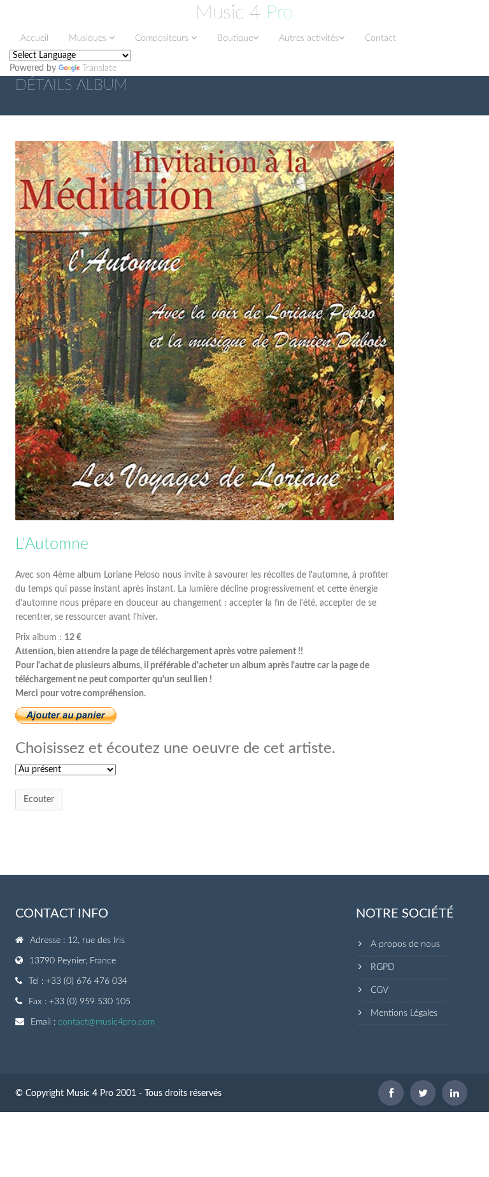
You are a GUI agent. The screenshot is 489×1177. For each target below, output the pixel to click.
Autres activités (309, 38)
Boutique (235, 38)
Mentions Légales (404, 1013)
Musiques (89, 38)
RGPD (383, 967)
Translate (99, 68)
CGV (379, 990)
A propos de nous (405, 944)
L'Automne (52, 544)
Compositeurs (163, 38)
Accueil (34, 38)
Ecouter (39, 799)
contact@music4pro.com (106, 1022)
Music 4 (244, 12)
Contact (380, 38)
